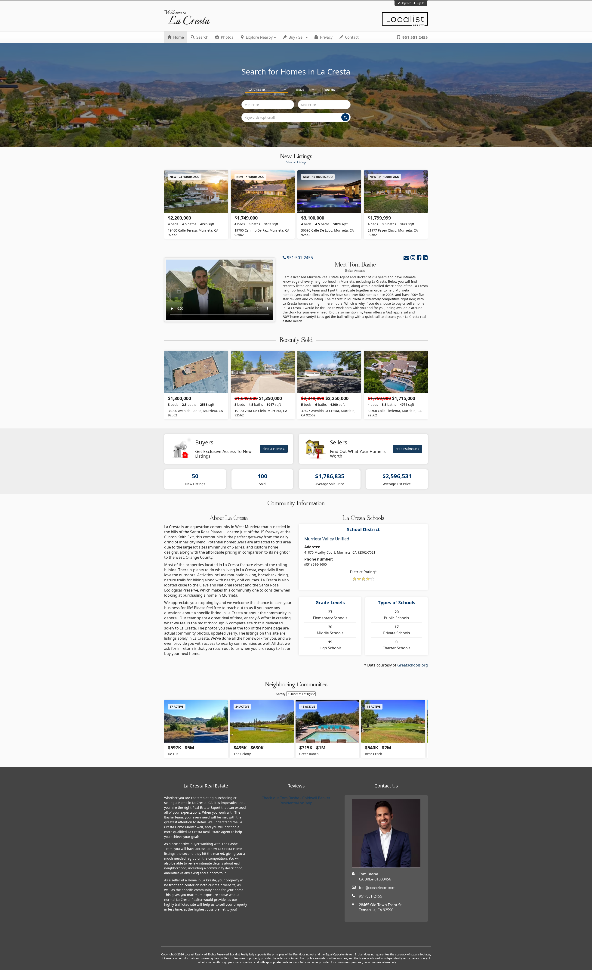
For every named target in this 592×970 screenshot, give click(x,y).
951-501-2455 (414, 37)
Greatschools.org (412, 665)
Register (406, 3)
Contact (351, 37)
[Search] (345, 117)
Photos (226, 37)
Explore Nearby (259, 37)
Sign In (420, 3)
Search (201, 37)
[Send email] (406, 257)
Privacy (326, 37)
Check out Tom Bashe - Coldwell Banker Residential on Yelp (296, 800)
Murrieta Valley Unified (326, 539)
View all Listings (296, 162)
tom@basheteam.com (377, 888)
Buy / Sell (296, 37)
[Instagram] (412, 257)
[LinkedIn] (425, 257)
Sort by (280, 694)
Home (178, 37)
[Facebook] (419, 257)
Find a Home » (274, 448)
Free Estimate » (407, 448)
